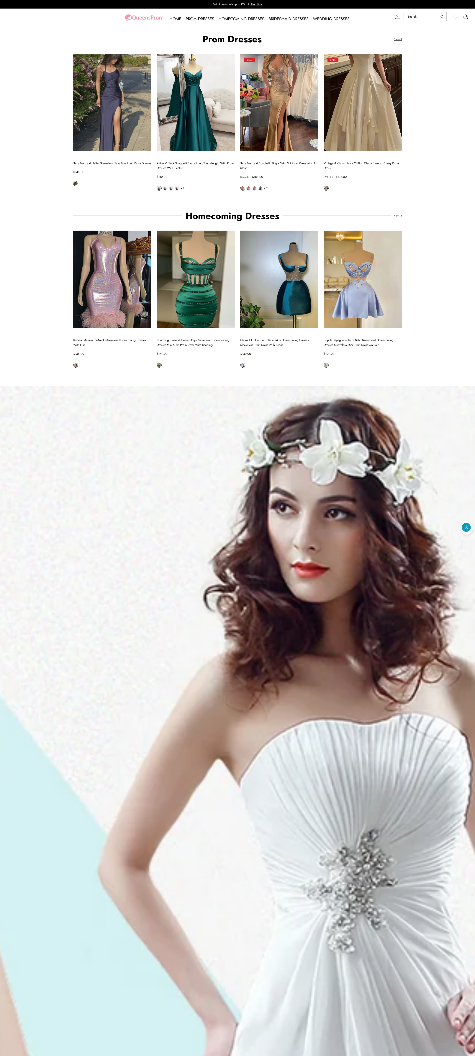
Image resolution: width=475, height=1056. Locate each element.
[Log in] (397, 16)
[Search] (442, 16)
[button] (465, 16)
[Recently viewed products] (466, 527)
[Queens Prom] (144, 18)
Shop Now (256, 4)
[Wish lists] (455, 16)
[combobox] (425, 16)
